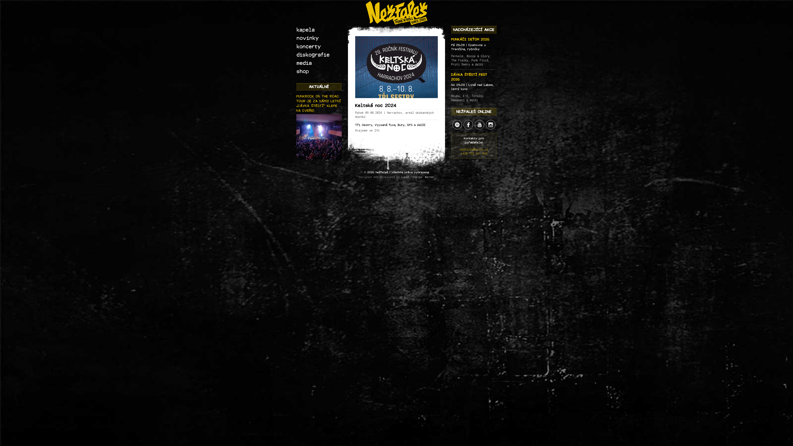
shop (303, 71)
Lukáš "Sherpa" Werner (417, 177)
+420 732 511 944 (474, 153)
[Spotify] (457, 124)
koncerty (309, 47)
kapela (306, 30)
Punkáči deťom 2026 (470, 39)
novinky (308, 38)
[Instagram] (490, 124)
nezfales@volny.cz (474, 149)
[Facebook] (468, 124)
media (304, 63)
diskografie (313, 55)
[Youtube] (479, 124)
